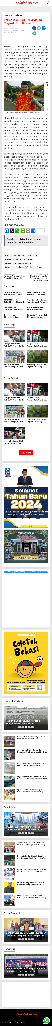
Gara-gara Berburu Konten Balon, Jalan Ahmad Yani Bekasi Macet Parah (13, 293)
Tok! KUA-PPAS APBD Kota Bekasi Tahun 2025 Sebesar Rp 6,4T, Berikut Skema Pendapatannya (37, 309)
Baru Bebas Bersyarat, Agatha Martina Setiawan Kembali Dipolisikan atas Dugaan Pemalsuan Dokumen (31, 738)
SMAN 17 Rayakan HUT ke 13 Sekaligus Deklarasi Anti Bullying (31, 897)
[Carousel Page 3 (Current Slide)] (26, 727)
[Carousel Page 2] (22, 727)
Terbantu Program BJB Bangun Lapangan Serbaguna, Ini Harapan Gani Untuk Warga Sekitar (37, 316)
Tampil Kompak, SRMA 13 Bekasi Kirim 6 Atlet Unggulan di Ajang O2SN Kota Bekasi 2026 (31, 844)
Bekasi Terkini (9, 31)
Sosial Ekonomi (19, 31)
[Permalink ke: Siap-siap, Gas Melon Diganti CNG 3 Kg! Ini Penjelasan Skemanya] (37, 356)
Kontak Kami (22, 1022)
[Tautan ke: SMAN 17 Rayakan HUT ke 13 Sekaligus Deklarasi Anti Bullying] (9, 900)
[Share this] (34, 28)
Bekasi (7, 255)
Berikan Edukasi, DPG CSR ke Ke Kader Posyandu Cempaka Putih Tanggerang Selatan (26, 934)
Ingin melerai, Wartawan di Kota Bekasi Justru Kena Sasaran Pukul (32, 778)
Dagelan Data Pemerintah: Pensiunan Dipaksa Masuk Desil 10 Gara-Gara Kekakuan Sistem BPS (37, 345)
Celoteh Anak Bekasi (13, 259)
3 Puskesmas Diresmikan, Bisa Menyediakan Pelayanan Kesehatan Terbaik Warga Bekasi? (14, 316)
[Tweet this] (39, 28)
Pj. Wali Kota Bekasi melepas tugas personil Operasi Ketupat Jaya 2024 (31, 791)
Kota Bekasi (28, 259)
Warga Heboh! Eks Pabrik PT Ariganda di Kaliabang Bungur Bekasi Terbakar (13, 345)
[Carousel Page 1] (19, 727)
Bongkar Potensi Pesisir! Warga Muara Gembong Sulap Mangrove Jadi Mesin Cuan (13, 366)
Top (5, 33)
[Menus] (4, 3)
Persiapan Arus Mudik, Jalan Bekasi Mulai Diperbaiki (14, 276)
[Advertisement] (26, 599)
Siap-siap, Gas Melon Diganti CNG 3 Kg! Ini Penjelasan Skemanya (37, 366)
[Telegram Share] (44, 28)
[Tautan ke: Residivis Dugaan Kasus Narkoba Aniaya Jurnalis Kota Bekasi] (9, 768)
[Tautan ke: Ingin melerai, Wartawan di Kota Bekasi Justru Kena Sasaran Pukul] (9, 781)
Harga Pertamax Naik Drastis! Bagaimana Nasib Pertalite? (13, 442)
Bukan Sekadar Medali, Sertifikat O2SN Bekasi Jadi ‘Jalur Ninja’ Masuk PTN (37, 293)
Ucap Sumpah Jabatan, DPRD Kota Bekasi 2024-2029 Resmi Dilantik (14, 309)
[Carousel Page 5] (32, 727)
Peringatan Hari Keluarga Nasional (18, 263)
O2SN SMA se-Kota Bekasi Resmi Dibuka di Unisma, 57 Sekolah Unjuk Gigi (14, 301)
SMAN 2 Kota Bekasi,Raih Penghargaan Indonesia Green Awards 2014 (38, 277)
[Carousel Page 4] (29, 727)
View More (26, 452)
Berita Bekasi (32, 255)
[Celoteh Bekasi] (27, 3)
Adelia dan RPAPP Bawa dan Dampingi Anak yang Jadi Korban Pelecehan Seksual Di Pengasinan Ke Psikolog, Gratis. (32, 751)
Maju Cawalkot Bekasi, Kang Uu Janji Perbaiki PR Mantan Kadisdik (37, 301)
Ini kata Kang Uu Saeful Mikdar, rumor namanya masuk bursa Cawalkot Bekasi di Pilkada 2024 (31, 884)
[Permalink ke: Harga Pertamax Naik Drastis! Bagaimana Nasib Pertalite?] (14, 433)
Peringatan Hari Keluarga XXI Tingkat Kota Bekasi (23, 267)
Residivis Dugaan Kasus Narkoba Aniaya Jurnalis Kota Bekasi (23, 722)
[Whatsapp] (34, 33)
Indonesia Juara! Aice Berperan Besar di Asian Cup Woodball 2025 (25, 970)
